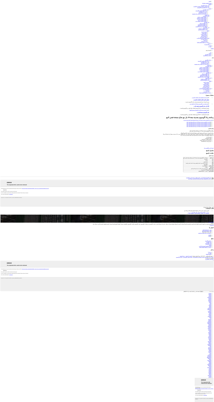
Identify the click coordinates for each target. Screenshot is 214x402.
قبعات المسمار (204, 35)
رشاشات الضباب (206, 84)
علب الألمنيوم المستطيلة (202, 25)
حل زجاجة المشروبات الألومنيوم (203, 7)
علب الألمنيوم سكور (203, 23)
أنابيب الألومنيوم (206, 27)
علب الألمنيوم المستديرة (202, 24)
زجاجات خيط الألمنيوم (203, 12)
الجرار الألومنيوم (206, 16)
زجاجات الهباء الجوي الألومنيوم (201, 10)
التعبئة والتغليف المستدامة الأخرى (203, 38)
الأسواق (210, 4)
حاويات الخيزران (204, 39)
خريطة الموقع (182, 256)
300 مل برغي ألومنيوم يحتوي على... (201, 106)
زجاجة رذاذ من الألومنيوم (209, 257)
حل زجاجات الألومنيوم (205, 5)
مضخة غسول (204, 32)
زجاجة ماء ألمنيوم (179, 257)
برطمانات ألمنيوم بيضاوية (202, 17)
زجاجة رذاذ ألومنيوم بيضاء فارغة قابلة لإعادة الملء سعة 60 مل (199, 178)
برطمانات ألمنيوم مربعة (202, 20)
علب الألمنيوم (206, 22)
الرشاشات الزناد (204, 36)
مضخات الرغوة (204, 31)
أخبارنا (210, 45)
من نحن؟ (209, 43)
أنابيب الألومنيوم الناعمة (202, 29)
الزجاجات (205, 40)
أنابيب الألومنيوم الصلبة (202, 28)
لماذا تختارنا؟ (206, 44)
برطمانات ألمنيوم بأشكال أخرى (201, 21)
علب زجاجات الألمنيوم (203, 11)
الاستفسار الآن (211, 222)
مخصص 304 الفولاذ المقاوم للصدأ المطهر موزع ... (198, 213)
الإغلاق (208, 30)
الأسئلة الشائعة (208, 254)
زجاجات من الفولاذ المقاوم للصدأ (203, 42)
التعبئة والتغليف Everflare (206, 3)
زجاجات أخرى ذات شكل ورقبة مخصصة (199, 13)
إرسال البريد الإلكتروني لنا (209, 148)
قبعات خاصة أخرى (203, 37)
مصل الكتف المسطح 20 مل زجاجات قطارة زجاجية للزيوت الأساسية (198, 177)
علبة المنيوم (209, 65)
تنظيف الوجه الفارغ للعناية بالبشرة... (201, 99)
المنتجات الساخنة (189, 256)
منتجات (210, 8)
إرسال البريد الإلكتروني (209, 259)
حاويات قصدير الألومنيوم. (187, 257)
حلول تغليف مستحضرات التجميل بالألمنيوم (201, 6)
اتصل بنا (209, 46)
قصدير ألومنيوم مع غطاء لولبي (198, 257)
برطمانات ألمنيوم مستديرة (202, 19)
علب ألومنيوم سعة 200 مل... (203, 112)
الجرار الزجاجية (204, 41)
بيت (210, 52)
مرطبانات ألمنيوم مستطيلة (202, 18)
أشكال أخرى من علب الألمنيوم (201, 26)
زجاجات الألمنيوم (206, 9)
